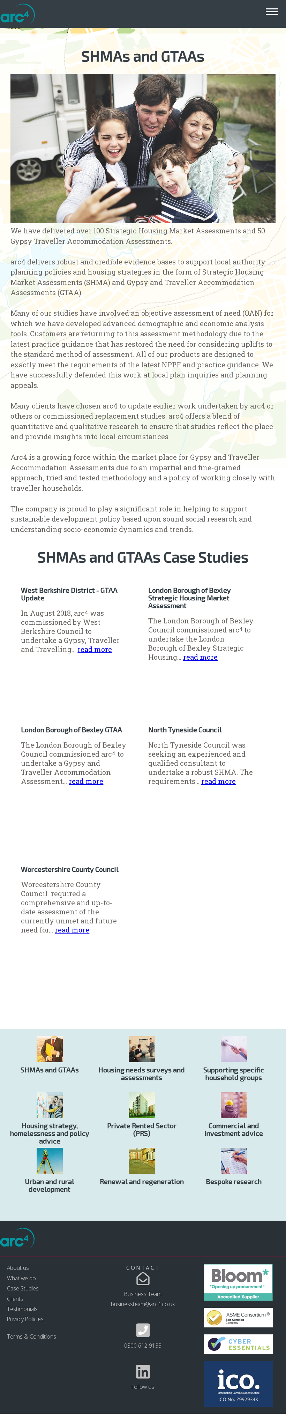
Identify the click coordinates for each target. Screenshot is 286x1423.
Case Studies (23, 1288)
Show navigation (272, 11)
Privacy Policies (25, 1319)
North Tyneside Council (185, 729)
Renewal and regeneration (142, 1181)
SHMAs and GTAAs (50, 1069)
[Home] (17, 14)
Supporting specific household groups (233, 1073)
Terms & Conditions (31, 1336)
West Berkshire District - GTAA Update (69, 594)
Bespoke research (234, 1181)
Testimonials (22, 1309)
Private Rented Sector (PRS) (141, 1129)
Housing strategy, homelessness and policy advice (49, 1133)
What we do (21, 1278)
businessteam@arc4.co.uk (143, 1304)
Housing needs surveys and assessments (141, 1073)
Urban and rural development (49, 1185)
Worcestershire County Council (70, 869)
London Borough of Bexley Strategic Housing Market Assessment (189, 597)
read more (94, 649)
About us (18, 1268)
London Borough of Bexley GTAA (71, 729)
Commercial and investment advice (233, 1129)
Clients (15, 1299)
